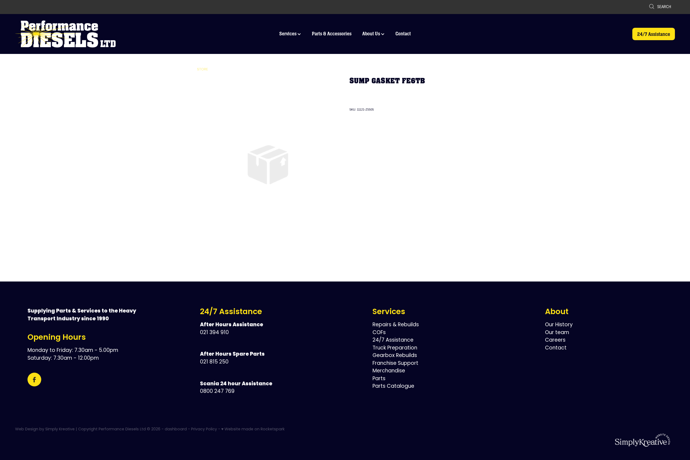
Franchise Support (395, 363)
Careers (555, 340)
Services (288, 33)
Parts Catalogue (393, 386)
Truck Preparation (394, 348)
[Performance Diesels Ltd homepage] (81, 33)
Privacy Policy (204, 429)
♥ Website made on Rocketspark (253, 429)
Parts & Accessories (331, 33)
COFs (379, 333)
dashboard (176, 429)
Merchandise (388, 371)
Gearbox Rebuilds (394, 356)
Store (202, 69)
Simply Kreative (60, 429)
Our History (559, 325)
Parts (378, 379)
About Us (371, 33)
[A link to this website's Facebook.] (34, 379)
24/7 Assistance (653, 34)
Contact (403, 33)
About (556, 312)
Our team (557, 333)
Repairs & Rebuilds (395, 325)
